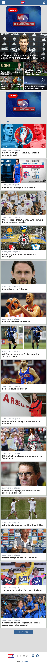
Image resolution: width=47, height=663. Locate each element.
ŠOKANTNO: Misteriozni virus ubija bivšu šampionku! (22, 457)
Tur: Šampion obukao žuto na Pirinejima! (22, 590)
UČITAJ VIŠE (23, 632)
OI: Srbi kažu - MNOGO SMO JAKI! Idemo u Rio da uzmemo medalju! (22, 220)
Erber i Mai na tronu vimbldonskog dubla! (22, 525)
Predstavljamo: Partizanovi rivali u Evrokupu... (19, 255)
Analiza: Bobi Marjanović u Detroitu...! (20, 187)
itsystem (26, 661)
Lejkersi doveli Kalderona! (15, 388)
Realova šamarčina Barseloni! (16, 321)
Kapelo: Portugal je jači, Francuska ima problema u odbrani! (21, 491)
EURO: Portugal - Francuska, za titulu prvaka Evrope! (20, 153)
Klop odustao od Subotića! (15, 289)
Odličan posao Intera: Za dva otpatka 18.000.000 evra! (20, 355)
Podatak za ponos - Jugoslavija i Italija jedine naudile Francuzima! (21, 623)
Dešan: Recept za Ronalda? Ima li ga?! (20, 557)
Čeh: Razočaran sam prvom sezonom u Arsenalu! (21, 422)
